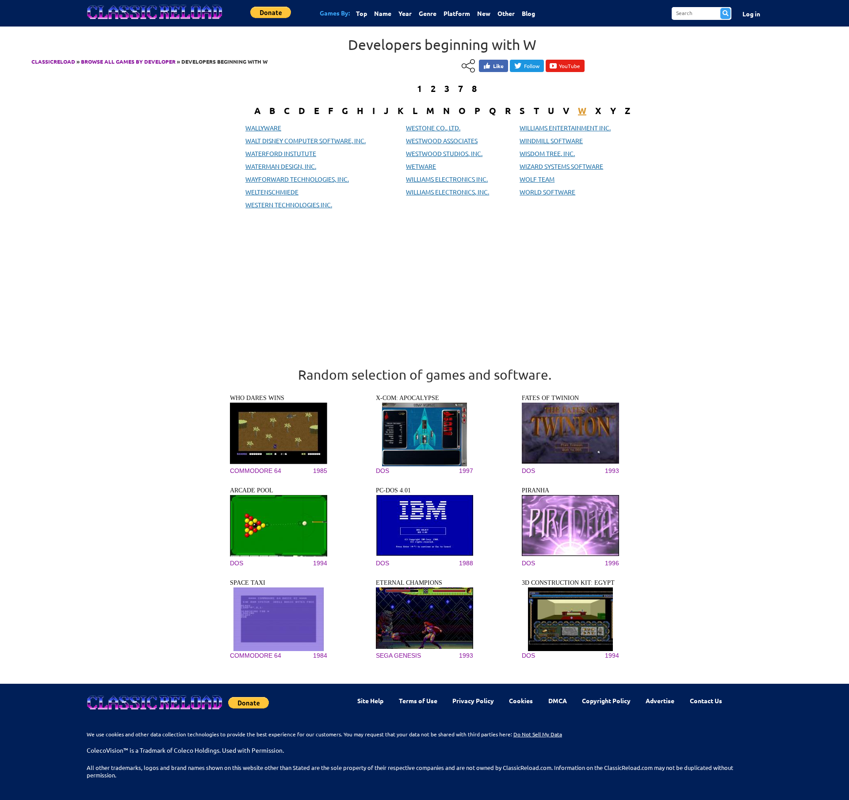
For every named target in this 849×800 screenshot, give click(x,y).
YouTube (569, 65)
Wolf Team (537, 179)
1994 (320, 563)
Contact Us (706, 701)
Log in (751, 14)
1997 (466, 470)
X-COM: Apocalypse (407, 398)
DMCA (557, 701)
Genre (427, 13)
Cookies (521, 701)
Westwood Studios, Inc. (444, 153)
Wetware (421, 166)
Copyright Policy (606, 701)
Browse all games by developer (128, 61)
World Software (547, 192)
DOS (382, 470)
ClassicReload (53, 61)
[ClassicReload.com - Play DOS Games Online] (154, 20)
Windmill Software (551, 141)
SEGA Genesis (398, 655)
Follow (531, 65)
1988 (466, 563)
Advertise (660, 701)
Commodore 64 (255, 470)
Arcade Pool (251, 490)
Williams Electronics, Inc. (447, 192)
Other (506, 13)
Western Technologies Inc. (288, 205)
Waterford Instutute (280, 153)
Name (382, 13)
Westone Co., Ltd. (433, 128)
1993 (612, 470)
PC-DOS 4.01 (393, 490)
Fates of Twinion (550, 398)
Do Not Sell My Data (537, 734)
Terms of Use (418, 701)
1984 (320, 655)
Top (361, 13)
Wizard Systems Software (561, 166)
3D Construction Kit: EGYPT (568, 582)
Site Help (370, 701)
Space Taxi (247, 582)
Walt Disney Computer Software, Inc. (305, 141)
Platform (457, 13)
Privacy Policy (473, 701)
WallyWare (263, 128)
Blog (528, 13)
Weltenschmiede (271, 192)
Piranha (535, 490)
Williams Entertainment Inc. (565, 128)
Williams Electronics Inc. (447, 179)
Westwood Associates (442, 141)
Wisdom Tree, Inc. (547, 153)
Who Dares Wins (257, 398)
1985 (320, 470)
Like (498, 65)
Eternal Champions (409, 582)
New (483, 13)
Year (405, 13)
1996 (612, 563)
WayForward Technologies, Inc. (297, 179)
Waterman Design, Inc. (280, 166)
